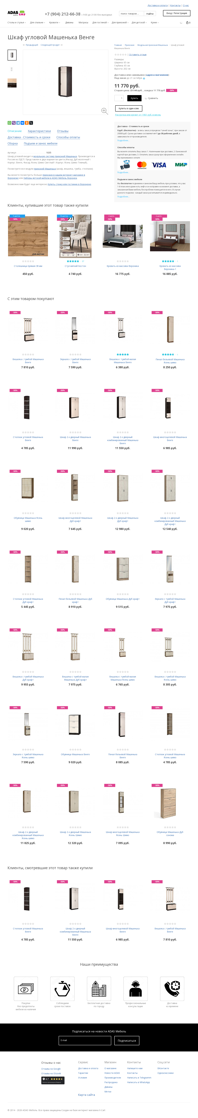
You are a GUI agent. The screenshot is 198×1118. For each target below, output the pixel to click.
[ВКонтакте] (22, 123)
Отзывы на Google (51, 1068)
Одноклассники (165, 1072)
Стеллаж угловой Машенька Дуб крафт (28, 600)
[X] (31, 123)
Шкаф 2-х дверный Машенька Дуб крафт (122, 519)
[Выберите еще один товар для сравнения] (181, 22)
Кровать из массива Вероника (123, 265)
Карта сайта (86, 1094)
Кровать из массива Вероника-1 (170, 267)
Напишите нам (134, 1068)
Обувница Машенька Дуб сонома (170, 834)
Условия (82, 1077)
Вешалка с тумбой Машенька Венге (28, 361)
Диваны (108, 1086)
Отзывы (63, 131)
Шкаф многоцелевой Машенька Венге (170, 439)
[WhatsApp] (9, 123)
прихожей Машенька (45, 168)
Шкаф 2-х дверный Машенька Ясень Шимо (75, 834)
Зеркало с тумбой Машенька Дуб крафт (170, 600)
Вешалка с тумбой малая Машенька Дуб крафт (75, 678)
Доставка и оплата (158, 5)
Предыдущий (32, 45)
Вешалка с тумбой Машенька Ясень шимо (170, 678)
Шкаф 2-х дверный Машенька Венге (75, 439)
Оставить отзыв (137, 54)
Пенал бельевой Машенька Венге (122, 756)
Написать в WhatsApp (138, 1082)
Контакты (175, 5)
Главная (118, 45)
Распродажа (110, 1082)
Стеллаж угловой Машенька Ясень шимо (170, 756)
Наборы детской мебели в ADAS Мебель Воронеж (50, 178)
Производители (112, 1077)
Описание (15, 131)
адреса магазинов (157, 74)
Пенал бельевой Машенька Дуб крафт (75, 600)
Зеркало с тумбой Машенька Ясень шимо (28, 756)
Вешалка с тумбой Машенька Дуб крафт (28, 678)
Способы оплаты (68, 137)
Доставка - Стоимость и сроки (29, 137)
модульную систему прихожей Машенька (55, 156)
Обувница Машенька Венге (75, 754)
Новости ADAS (112, 1072)
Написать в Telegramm (139, 1077)
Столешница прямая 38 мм (28, 265)
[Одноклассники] (27, 123)
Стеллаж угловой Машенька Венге (28, 439)
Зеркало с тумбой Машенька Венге (75, 361)
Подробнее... (123, 140)
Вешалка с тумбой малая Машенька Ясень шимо (122, 678)
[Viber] (14, 123)
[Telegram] (18, 123)
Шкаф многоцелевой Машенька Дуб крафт (75, 519)
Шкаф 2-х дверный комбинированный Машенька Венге (122, 440)
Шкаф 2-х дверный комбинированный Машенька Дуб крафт (170, 521)
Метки (107, 1091)
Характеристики (39, 131)
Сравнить (153, 98)
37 (83, 261)
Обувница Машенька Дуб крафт (123, 598)
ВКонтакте (163, 1068)
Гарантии (83, 1072)
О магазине (110, 1068)
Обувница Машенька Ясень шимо (28, 519)
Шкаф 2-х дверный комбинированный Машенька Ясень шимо (28, 835)
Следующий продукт (50, 45)
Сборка (13, 143)
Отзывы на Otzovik (51, 1073)
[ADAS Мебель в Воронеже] (16, 13)
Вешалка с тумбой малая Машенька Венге (122, 361)
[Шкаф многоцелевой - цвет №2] (12, 83)
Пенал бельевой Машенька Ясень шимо (170, 361)
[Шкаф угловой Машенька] (12, 55)
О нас (186, 5)
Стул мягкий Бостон (75, 265)
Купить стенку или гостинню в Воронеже (69, 184)
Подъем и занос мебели (40, 143)
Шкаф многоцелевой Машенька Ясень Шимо (123, 834)
